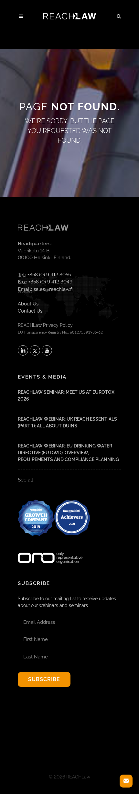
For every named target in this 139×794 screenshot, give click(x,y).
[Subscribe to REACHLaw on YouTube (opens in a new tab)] (47, 350)
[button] (119, 15)
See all (25, 480)
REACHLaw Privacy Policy (45, 325)
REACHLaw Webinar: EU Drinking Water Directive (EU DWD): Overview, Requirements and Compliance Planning (68, 452)
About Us (28, 304)
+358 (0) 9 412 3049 (50, 282)
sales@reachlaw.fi (53, 289)
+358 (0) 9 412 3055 (49, 275)
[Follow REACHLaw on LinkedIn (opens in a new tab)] (23, 350)
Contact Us (30, 311)
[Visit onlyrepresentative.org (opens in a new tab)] (50, 549)
